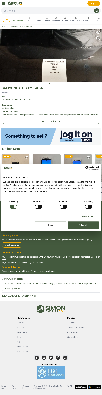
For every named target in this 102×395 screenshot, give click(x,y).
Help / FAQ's (22, 332)
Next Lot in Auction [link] (51, 121)
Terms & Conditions (75, 327)
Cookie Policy (73, 337)
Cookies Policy (25, 387)
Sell (19, 342)
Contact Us (22, 327)
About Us (21, 323)
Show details (88, 216)
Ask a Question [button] (12, 288)
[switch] (38, 207)
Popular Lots (22, 351)
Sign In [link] (94, 3)
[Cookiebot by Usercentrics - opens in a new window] (87, 168)
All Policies (72, 323)
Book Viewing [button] (12, 245)
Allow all (83, 225)
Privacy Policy (73, 332)
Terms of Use (4, 387)
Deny (50, 225)
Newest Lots (22, 346)
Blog (19, 337)
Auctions (5, 26)
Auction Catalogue (17, 26)
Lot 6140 (28, 26)
